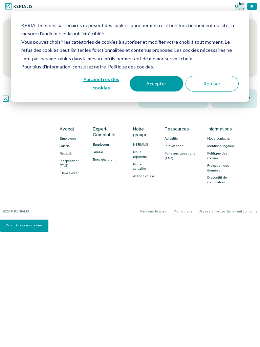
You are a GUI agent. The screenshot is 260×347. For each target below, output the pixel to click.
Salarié (65, 146)
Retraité (65, 153)
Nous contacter (219, 138)
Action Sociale (143, 176)
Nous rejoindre (140, 154)
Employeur (68, 138)
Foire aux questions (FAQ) (180, 156)
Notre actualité (139, 167)
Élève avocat (69, 173)
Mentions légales (220, 146)
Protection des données (218, 168)
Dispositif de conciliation (217, 180)
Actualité (171, 138)
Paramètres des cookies (101, 83)
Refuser (211, 83)
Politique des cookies (217, 156)
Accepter (156, 83)
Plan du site (183, 211)
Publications (174, 146)
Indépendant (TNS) (69, 163)
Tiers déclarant (104, 159)
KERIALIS (140, 144)
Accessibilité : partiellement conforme (228, 211)
